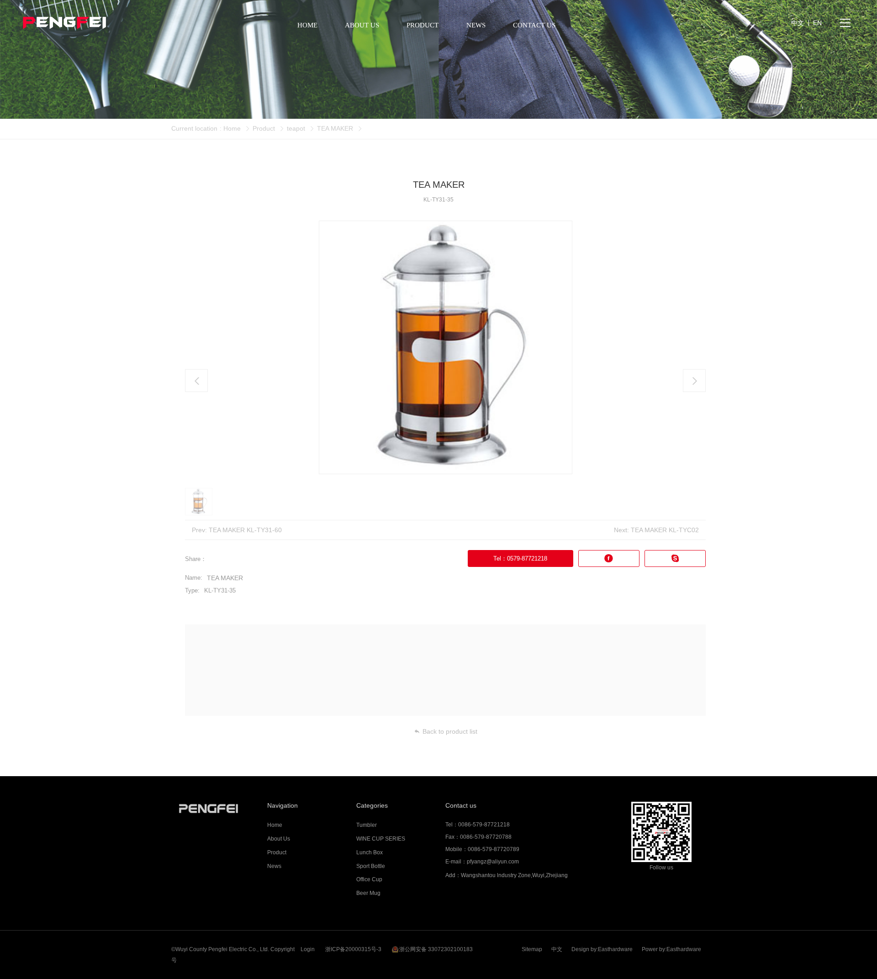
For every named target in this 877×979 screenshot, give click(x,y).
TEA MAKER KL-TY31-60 (245, 530)
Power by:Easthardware (671, 949)
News (274, 866)
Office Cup (369, 879)
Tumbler (366, 825)
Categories (372, 805)
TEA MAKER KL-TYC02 (665, 530)
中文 (556, 949)
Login (308, 949)
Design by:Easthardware (602, 949)
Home (232, 128)
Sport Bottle (370, 866)
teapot (296, 128)
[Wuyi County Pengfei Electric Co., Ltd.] (216, 808)
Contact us (460, 805)
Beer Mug (368, 893)
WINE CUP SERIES (380, 839)
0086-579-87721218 (484, 824)
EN (817, 22)
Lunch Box (369, 852)
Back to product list (450, 731)
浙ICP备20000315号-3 (353, 949)
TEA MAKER (335, 128)
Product (264, 128)
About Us (278, 839)
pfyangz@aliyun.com (493, 861)
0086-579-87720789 (493, 849)
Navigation (282, 805)
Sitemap (532, 949)
